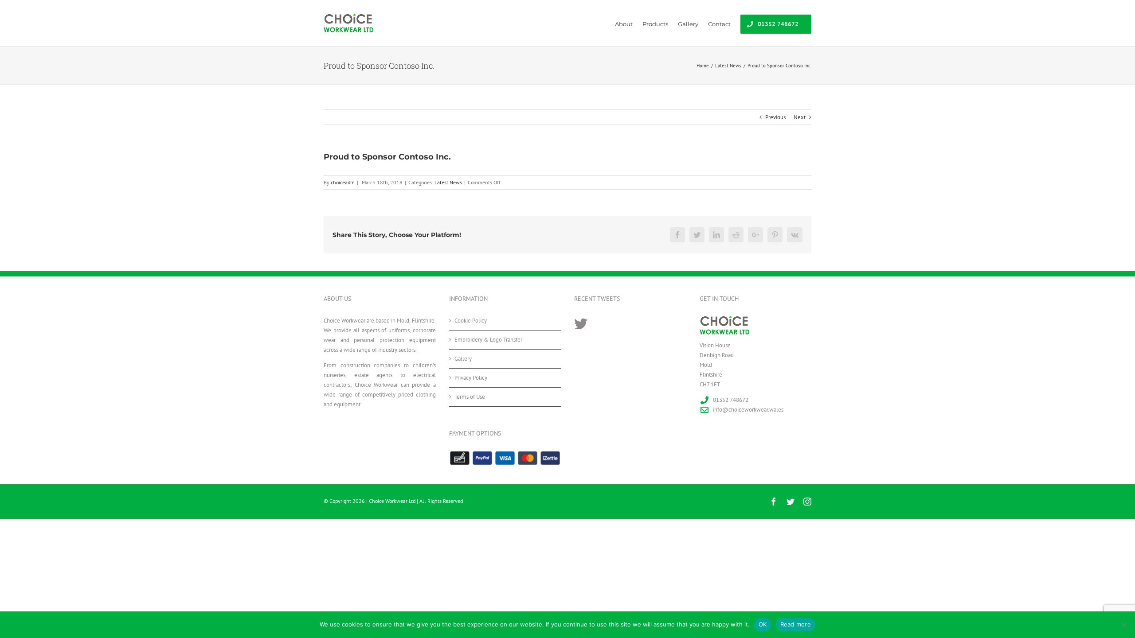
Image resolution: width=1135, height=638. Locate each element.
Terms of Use (469, 397)
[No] (1123, 624)
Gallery (463, 358)
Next (800, 117)
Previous (775, 117)
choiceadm (343, 182)
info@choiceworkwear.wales (748, 409)
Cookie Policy (470, 320)
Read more (795, 624)
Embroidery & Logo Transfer (488, 339)
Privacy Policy (470, 377)
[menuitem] (628, 23)
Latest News (448, 182)
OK (763, 624)
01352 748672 (730, 400)
